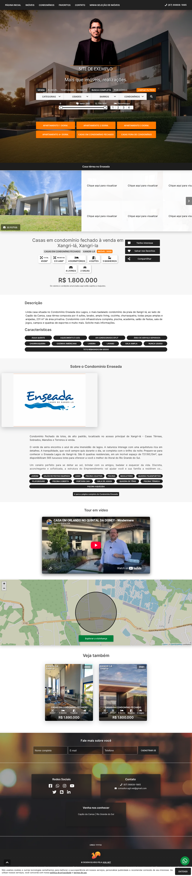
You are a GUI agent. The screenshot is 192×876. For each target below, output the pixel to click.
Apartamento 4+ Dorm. (55, 134)
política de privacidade (60, 872)
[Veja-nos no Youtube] (72, 786)
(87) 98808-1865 (177, 5)
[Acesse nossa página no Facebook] (50, 786)
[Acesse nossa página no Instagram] (64, 786)
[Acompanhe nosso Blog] (61, 792)
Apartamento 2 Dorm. (96, 125)
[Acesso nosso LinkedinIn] (68, 792)
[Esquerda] (3, 201)
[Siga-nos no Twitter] (54, 792)
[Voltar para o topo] (7, 862)
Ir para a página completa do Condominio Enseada (96, 494)
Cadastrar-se (148, 750)
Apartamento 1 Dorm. (55, 125)
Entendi (183, 871)
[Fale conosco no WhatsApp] (57, 786)
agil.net (107, 862)
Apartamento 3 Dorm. (136, 125)
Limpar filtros (146, 90)
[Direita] (189, 201)
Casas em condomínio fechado (96, 134)
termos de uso (80, 872)
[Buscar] (151, 96)
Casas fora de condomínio (136, 134)
